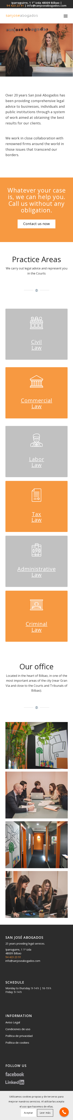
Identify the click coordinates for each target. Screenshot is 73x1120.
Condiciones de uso (17, 1029)
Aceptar (28, 1112)
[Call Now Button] (64, 1112)
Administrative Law (36, 571)
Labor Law (36, 461)
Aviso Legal (12, 1022)
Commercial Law (36, 403)
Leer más (45, 1112)
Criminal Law (36, 626)
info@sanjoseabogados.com (46, 5)
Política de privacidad (19, 1036)
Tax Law (36, 516)
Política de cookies (17, 1042)
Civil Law (36, 344)
